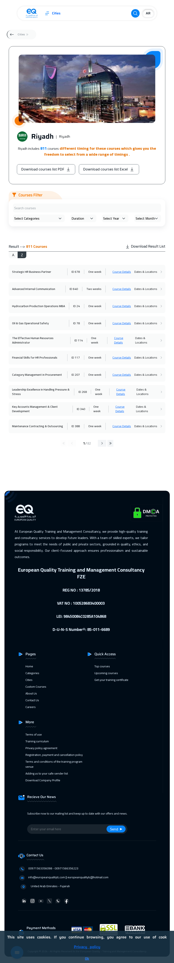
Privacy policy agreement (41, 748)
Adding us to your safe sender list (46, 773)
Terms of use (33, 734)
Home (29, 666)
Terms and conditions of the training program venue (53, 764)
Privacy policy (87, 947)
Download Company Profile (42, 780)
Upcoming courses (106, 673)
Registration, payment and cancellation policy (54, 755)
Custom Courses (35, 686)
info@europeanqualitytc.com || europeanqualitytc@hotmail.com (68, 877)
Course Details (121, 271)
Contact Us (32, 700)
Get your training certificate (111, 680)
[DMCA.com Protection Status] (146, 512)
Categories (32, 673)
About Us (31, 693)
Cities (56, 13)
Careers (30, 707)
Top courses (102, 666)
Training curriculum (37, 741)
